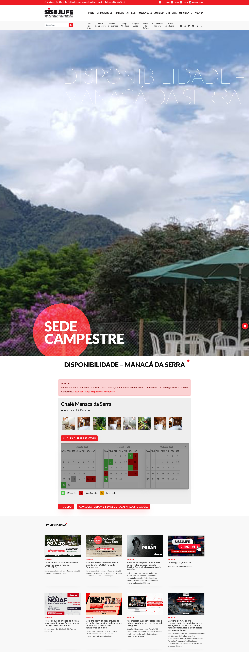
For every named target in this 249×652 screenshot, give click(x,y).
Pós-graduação (170, 24)
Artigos (131, 13)
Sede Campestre (100, 24)
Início (91, 13)
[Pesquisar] (71, 25)
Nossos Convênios (113, 24)
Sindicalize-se (104, 13)
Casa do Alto (89, 25)
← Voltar (66, 506)
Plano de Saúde (146, 25)
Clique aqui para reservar (79, 438)
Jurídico (159, 13)
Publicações (145, 13)
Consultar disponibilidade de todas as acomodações (113, 506)
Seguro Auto (135, 24)
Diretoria (171, 13)
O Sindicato (185, 13)
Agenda (199, 13)
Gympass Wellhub (125, 24)
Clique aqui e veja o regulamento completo (94, 391)
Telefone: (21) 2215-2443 (115, 2)
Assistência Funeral (157, 24)
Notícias (119, 13)
